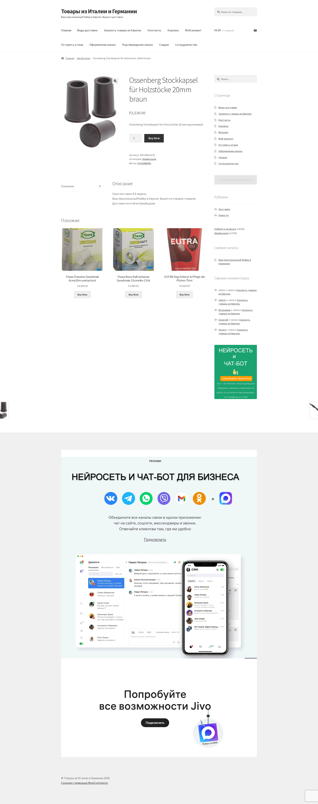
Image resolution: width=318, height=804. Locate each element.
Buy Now (154, 138)
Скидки (164, 44)
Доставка (224, 209)
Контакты (154, 30)
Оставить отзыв (72, 44)
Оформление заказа (102, 44)
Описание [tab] (67, 186)
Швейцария (83, 58)
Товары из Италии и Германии (99, 11)
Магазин (223, 132)
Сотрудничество (186, 44)
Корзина (173, 30)
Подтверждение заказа (137, 44)
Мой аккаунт (193, 30)
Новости (223, 215)
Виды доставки (87, 30)
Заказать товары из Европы (122, 30)
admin (222, 300)
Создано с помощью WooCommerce (84, 783)
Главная (66, 30)
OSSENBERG (144, 163)
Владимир (224, 310)
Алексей (223, 319)
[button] (115, 81)
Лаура (222, 329)
